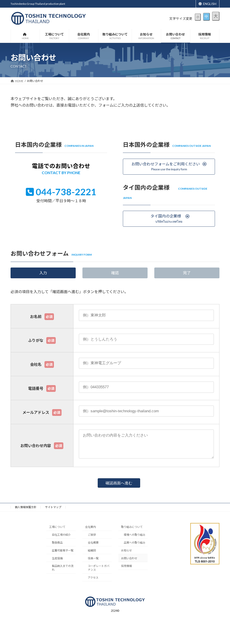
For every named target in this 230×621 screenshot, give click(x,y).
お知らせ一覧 (168, 580)
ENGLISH (209, 4)
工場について (57, 527)
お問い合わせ (129, 558)
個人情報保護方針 (25, 507)
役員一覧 (93, 558)
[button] (169, 167)
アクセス (93, 577)
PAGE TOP (218, 594)
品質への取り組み (134, 542)
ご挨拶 (92, 534)
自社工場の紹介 (61, 534)
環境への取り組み (134, 534)
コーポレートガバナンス (98, 567)
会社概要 (93, 542)
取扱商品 (57, 542)
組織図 (92, 550)
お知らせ (126, 550)
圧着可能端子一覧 (62, 550)
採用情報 (126, 566)
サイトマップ (53, 507)
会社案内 (90, 527)
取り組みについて (132, 527)
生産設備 (57, 558)
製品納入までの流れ (62, 567)
